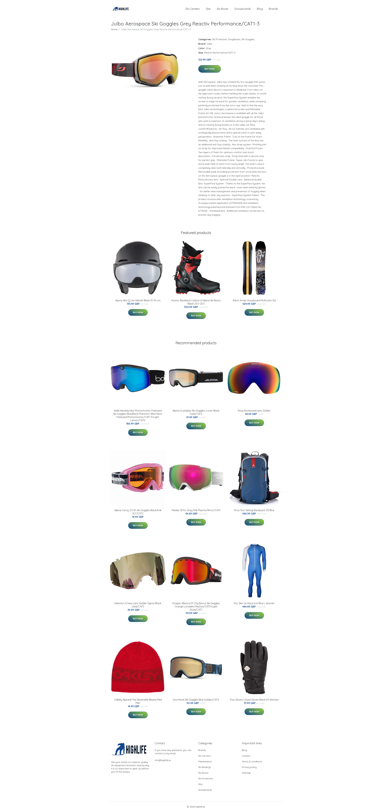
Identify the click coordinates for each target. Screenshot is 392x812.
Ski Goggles (247, 39)
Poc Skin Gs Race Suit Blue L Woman (254, 603)
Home (114, 29)
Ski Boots (222, 9)
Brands (273, 9)
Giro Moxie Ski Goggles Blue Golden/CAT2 (196, 699)
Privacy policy (249, 767)
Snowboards (242, 9)
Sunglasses (234, 39)
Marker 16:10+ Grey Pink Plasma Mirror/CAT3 (196, 510)
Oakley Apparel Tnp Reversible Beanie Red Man (138, 701)
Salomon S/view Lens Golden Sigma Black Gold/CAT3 (137, 605)
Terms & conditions (252, 761)
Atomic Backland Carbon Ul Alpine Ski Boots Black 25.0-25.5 (196, 302)
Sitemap (246, 772)
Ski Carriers (192, 9)
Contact (246, 755)
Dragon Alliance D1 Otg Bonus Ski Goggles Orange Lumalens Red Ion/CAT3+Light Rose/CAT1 (196, 606)
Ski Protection (219, 39)
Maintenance (205, 761)
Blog (260, 9)
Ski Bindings (204, 767)
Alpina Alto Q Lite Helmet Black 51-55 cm (137, 300)
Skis (208, 9)
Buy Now (210, 68)
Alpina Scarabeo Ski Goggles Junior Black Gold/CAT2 (196, 412)
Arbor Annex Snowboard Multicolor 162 (254, 300)
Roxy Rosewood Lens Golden (254, 410)
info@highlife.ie (163, 760)
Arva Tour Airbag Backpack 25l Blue (254, 510)
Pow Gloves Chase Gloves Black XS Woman (254, 699)
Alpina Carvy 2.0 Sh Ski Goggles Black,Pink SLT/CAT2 (137, 512)
